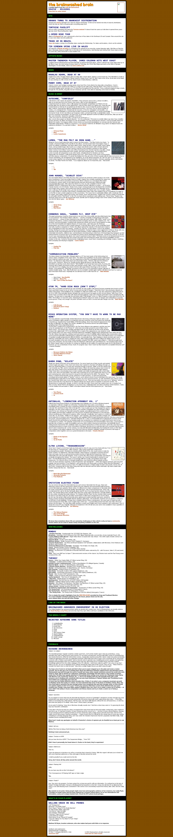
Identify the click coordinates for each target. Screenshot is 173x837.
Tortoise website (78, 29)
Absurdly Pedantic (60, 475)
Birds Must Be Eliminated (62, 473)
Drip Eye (56, 248)
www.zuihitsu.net (78, 65)
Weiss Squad (58, 355)
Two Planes (57, 392)
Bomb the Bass (63, 48)
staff (66, 7)
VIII (55, 169)
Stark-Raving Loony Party (59, 611)
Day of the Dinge (59, 513)
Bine (55, 132)
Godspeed (57, 36)
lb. (54, 395)
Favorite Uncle (58, 393)
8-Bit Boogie (58, 305)
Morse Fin (63, 279)
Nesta (55, 438)
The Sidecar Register (60, 512)
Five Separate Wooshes (61, 515)
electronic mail (53, 833)
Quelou (56, 206)
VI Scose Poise (58, 131)
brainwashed (74, 7)
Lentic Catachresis (60, 134)
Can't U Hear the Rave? (64, 280)
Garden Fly (57, 246)
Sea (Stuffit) (66, 277)
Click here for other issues (57, 11)
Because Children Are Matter (63, 352)
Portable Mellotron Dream (62, 353)
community (116, 521)
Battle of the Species (60, 436)
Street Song (57, 205)
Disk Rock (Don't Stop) (61, 306)
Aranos (58, 22)
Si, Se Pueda (58, 439)
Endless (56, 308)
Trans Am (52, 43)
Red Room (57, 208)
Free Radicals (58, 476)
